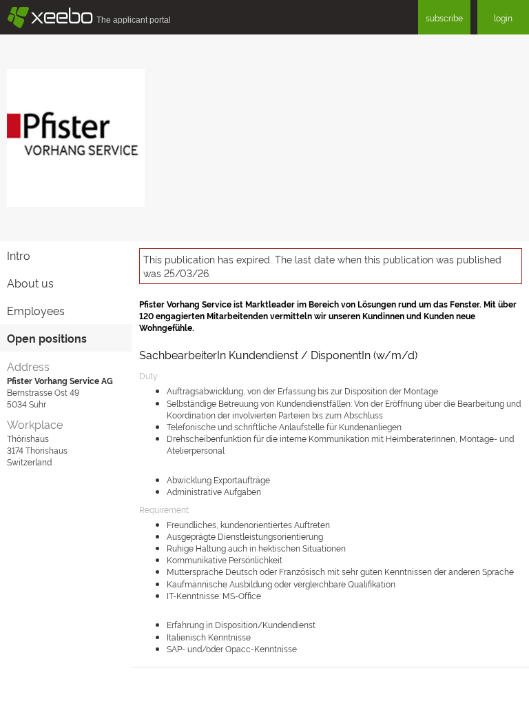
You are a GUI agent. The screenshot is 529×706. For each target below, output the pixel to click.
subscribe (444, 17)
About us (30, 282)
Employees (36, 310)
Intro (18, 255)
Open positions (47, 337)
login (503, 17)
